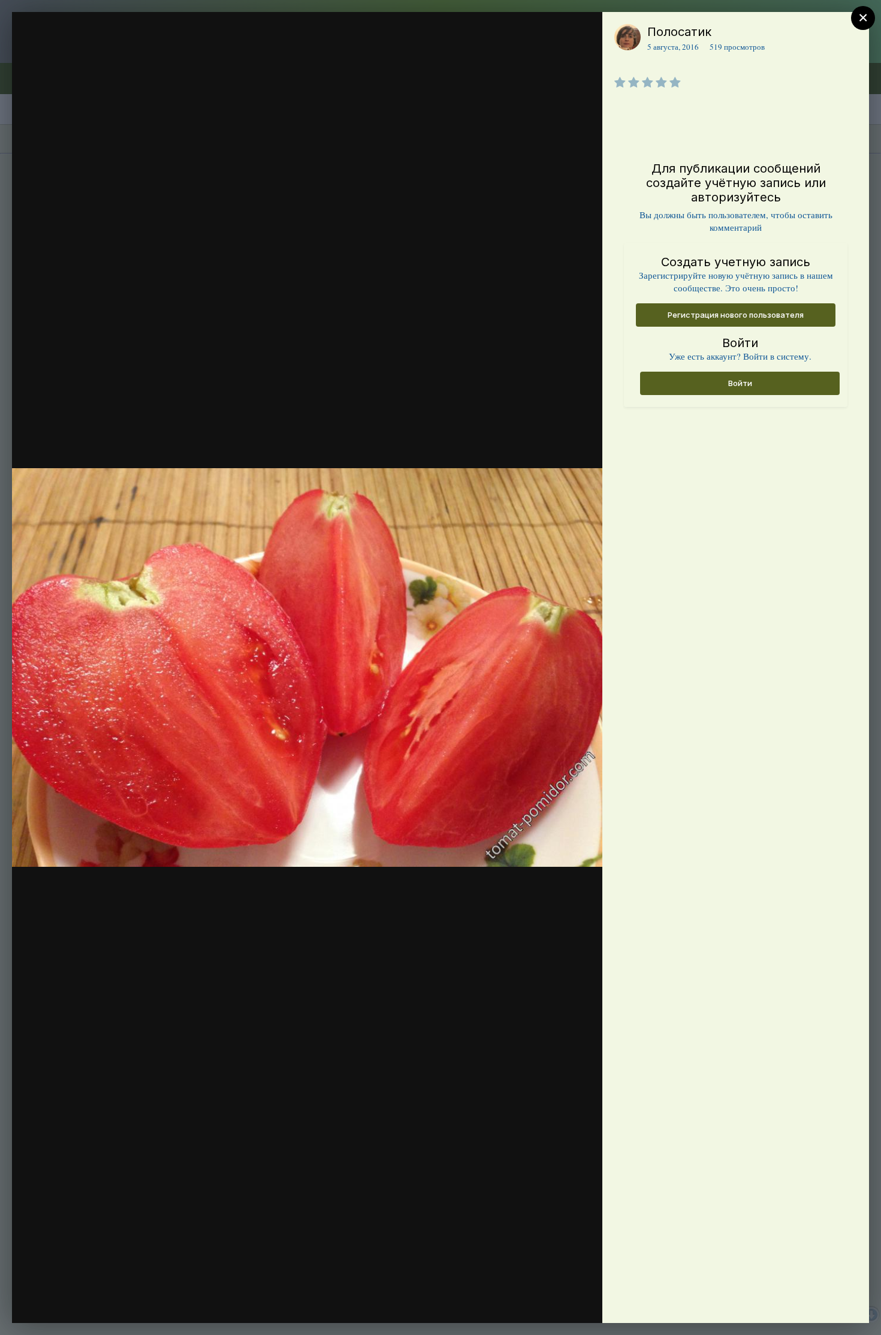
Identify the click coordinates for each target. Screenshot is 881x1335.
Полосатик (679, 32)
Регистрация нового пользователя (736, 315)
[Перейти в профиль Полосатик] (627, 37)
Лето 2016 (93, 56)
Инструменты (550, 1301)
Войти (740, 383)
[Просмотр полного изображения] (581, 34)
